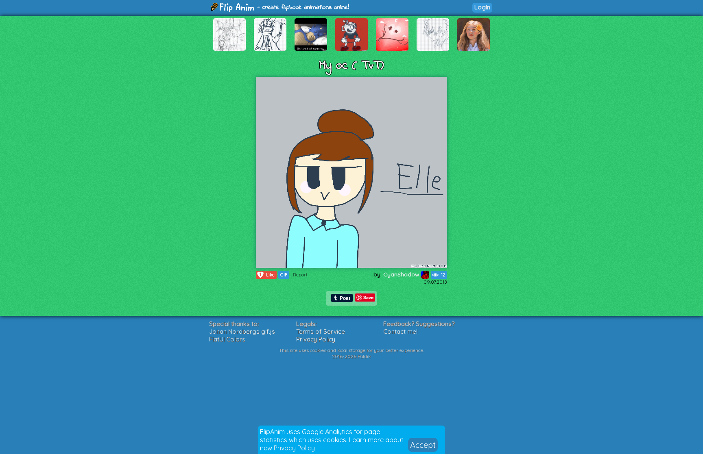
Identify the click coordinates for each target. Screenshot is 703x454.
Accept (423, 445)
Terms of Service (320, 331)
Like (267, 275)
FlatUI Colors (227, 339)
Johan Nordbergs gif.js (242, 331)
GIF (283, 275)
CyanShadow (402, 274)
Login (482, 7)
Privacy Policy (294, 448)
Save (368, 297)
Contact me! (400, 331)
